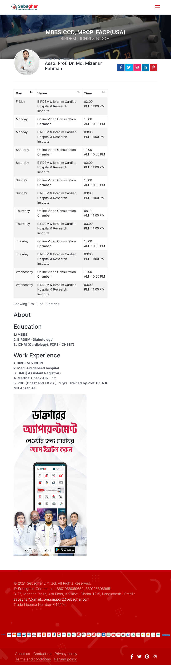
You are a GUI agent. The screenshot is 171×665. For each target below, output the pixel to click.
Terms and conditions (33, 659)
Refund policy (65, 659)
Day (19, 93)
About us (22, 654)
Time (88, 93)
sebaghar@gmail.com (31, 599)
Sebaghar (26, 589)
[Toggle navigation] (157, 7)
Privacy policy (66, 654)
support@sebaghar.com (69, 599)
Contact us (42, 654)
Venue (42, 93)
